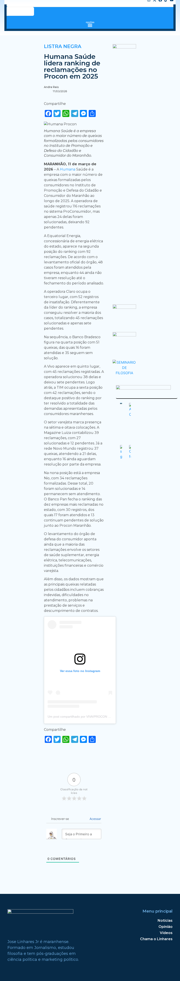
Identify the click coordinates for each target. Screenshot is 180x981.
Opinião (165, 927)
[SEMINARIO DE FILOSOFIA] (124, 373)
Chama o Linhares (156, 939)
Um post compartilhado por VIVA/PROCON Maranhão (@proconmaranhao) (100, 716)
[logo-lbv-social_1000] (124, 47)
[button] (90, 25)
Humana (68, 169)
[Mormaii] (124, 307)
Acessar (95, 819)
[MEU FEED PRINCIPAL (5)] (124, 335)
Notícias (165, 920)
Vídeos (166, 933)
